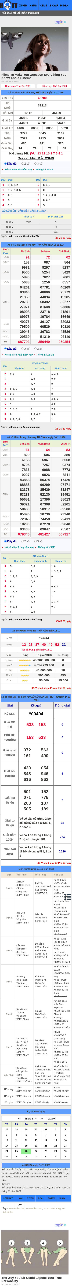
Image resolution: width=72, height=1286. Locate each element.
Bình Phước (22, 1045)
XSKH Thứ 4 (41, 954)
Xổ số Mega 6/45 (62, 1076)
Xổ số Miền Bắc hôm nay (21, 92)
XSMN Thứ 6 (22, 1019)
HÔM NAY (8, 1198)
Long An (20, 1052)
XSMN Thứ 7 (22, 1055)
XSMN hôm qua (23, 1096)
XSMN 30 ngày (63, 428)
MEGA (64, 5)
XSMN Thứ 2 (22, 895)
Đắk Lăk (39, 914)
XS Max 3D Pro (61, 924)
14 (46, 1140)
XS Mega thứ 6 (61, 1021)
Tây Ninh (25, 251)
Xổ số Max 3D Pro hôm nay (16, 697)
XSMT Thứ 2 (41, 893)
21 (46, 1145)
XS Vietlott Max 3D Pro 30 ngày (54, 863)
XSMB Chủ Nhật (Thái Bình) (61, 1071)
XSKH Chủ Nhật (43, 1070)
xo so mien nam (34, 1208)
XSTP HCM (21, 1038)
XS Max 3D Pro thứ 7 (61, 1057)
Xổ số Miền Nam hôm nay (21, 244)
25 (16, 1151)
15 (55, 1140)
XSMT (43, 5)
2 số (27, 163)
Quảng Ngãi (41, 1050)
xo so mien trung (52, 1208)
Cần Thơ (20, 945)
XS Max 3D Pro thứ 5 (61, 991)
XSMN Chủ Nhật (24, 1081)
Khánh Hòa (40, 950)
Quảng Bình (44, 444)
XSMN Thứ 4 (22, 955)
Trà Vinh (20, 1012)
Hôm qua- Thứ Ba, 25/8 (17, 86)
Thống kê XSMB (44, 169)
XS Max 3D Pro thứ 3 (61, 929)
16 (65, 1140)
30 (36, 1129)
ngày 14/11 (54, 630)
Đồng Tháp (21, 891)
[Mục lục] (68, 897)
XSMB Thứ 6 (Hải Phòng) (62, 1012)
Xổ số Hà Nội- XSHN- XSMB (60, 940)
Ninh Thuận (40, 1014)
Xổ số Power (60, 980)
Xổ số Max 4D (60, 934)
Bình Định (25, 444)
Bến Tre (20, 916)
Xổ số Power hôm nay (24, 630)
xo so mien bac (17, 1208)
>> (41, 1118)
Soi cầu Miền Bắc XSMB (36, 158)
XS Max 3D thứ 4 (62, 962)
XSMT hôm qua (42, 1096)
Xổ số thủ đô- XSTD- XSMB (60, 882)
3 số (39, 163)
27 (6, 1129)
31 (46, 1129)
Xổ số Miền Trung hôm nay (21, 437)
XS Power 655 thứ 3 (60, 919)
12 (26, 1140)
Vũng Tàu (21, 919)
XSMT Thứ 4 (41, 957)
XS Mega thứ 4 (61, 955)
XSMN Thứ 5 (22, 986)
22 (55, 1145)
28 (16, 1129)
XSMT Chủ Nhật (43, 1083)
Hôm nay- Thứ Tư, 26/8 (54, 86)
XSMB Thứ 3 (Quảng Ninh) (60, 909)
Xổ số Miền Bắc (61, 1066)
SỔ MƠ (51, 1198)
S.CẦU (54, 5)
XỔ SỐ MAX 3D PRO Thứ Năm (47, 697)
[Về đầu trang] (68, 1282)
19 (26, 1145)
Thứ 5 (6, 249)
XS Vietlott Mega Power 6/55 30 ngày (51, 688)
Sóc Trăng (21, 952)
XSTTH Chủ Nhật (43, 1079)
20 (36, 1145)
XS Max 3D (59, 893)
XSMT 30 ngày (63, 621)
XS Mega (58, 1017)
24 (6, 1151)
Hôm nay (8, 1089)
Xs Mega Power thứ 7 (61, 1047)
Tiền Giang (21, 1078)
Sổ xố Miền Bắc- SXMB (61, 968)
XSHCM (20, 882)
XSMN (33, 5)
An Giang (45, 251)
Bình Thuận (64, 251)
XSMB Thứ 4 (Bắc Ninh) (62, 947)
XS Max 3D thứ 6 (62, 1027)
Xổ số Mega (59, 952)
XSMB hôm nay (61, 1091)
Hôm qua (8, 1096)
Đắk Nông (40, 1047)
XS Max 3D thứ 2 (62, 896)
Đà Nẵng (39, 944)
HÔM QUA (20, 1201)
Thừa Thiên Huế (43, 886)
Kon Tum (39, 1073)
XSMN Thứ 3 (22, 923)
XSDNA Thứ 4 (41, 947)
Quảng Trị (65, 444)
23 (65, 1145)
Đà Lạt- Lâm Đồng (22, 1073)
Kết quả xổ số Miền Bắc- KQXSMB (60, 1004)
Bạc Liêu (20, 913)
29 (26, 1129)
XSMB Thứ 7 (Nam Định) (60, 1037)
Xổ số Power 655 (62, 914)
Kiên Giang (21, 1068)
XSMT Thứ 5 (41, 986)
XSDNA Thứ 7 (41, 1044)
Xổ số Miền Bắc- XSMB (61, 903)
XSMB (23, 5)
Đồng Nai (21, 949)
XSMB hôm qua (61, 1096)
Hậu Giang (21, 1048)
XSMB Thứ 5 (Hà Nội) (62, 975)
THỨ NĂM (41, 92)
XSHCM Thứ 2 (23, 885)
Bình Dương (22, 1009)
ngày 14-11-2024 (55, 92)
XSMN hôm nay (23, 1091)
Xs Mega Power (61, 1042)
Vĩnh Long (21, 1016)
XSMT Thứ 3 (41, 921)
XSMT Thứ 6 (41, 1017)
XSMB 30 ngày (63, 238)
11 (16, 1140)
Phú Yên (39, 883)
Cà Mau (20, 888)
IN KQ (62, 1198)
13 (36, 1140)
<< (19, 1118)
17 (6, 1145)
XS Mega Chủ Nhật (60, 1081)
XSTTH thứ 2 (41, 890)
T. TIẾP (30, 1198)
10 (6, 1140)
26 (26, 1151)
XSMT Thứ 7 (41, 1053)
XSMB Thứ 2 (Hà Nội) (62, 888)
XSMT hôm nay (42, 1091)
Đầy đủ (12, 163)
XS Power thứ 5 (61, 983)
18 (16, 1145)
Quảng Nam (41, 918)
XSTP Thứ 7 (22, 1042)
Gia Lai (38, 1011)
